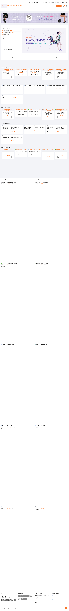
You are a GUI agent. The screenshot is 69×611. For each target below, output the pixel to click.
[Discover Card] (19, 599)
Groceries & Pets (6, 38)
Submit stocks (51, 2)
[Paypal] (28, 596)
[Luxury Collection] (44, 26)
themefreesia (38, 0)
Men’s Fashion (5, 45)
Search (59, 6)
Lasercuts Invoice (58, 2)
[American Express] (19, 596)
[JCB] (25, 599)
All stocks (46, 2)
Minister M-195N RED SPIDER (21, 71)
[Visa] (25, 596)
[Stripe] (22, 599)
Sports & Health (6, 34)
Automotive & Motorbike (7, 49)
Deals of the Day (6, 30)
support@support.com (31, 0)
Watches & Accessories (7, 47)
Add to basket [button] (8, 76)
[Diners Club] (31, 596)
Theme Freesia (58, 608)
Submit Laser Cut (64, 2)
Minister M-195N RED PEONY (34, 71)
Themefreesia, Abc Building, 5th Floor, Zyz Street (10, 0)
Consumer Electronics (7, 32)
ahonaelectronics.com (14, 6)
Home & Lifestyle (6, 40)
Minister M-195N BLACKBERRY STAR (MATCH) (48, 73)
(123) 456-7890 (23, 0)
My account (42, 2)
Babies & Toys (5, 36)
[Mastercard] (22, 596)
